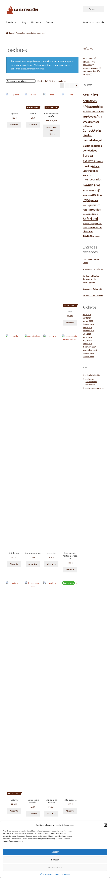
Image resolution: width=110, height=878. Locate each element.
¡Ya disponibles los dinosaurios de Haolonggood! (91, 279)
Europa (88, 155)
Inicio (11, 33)
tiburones (88, 231)
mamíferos (92, 185)
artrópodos (89, 116)
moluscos (87, 195)
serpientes (96, 223)
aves (86, 122)
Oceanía (97, 195)
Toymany (88, 236)
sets (85, 227)
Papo (86, 200)
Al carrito (14, 124)
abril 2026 (87, 318)
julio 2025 (87, 334)
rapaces (87, 209)
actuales (90, 94)
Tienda (9, 22)
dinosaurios (94, 146)
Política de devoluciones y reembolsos (91, 381)
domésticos (90, 150)
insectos (87, 175)
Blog (23, 22)
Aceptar (55, 851)
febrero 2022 (88, 356)
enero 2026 (87, 327)
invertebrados (92, 179)
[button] (105, 825)
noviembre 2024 (90, 350)
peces (94, 200)
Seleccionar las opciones (51, 130)
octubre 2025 (88, 330)
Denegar (55, 859)
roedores (93, 213)
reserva (85, 214)
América (97, 106)
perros (86, 205)
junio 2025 (87, 337)
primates (94, 205)
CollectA (89, 130)
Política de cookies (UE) (95, 388)
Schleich (87, 223)
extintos (89, 161)
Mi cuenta (36, 22)
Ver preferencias (55, 867)
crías (98, 130)
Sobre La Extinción (93, 375)
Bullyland (94, 121)
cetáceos (87, 126)
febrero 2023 (88, 353)
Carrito (49, 22)
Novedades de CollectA (93, 269)
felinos (95, 166)
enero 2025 (87, 343)
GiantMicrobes (90, 170)
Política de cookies (45, 874)
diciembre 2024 (89, 346)
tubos (97, 236)
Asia (99, 116)
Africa (87, 107)
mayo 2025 (87, 340)
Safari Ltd (90, 218)
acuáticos (90, 101)
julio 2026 (87, 314)
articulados (98, 111)
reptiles (96, 209)
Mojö (97, 190)
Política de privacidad (62, 874)
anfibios (87, 111)
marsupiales (88, 190)
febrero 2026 (88, 324)
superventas (95, 227)
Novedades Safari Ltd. (93, 289)
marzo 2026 (88, 321)
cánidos (87, 135)
